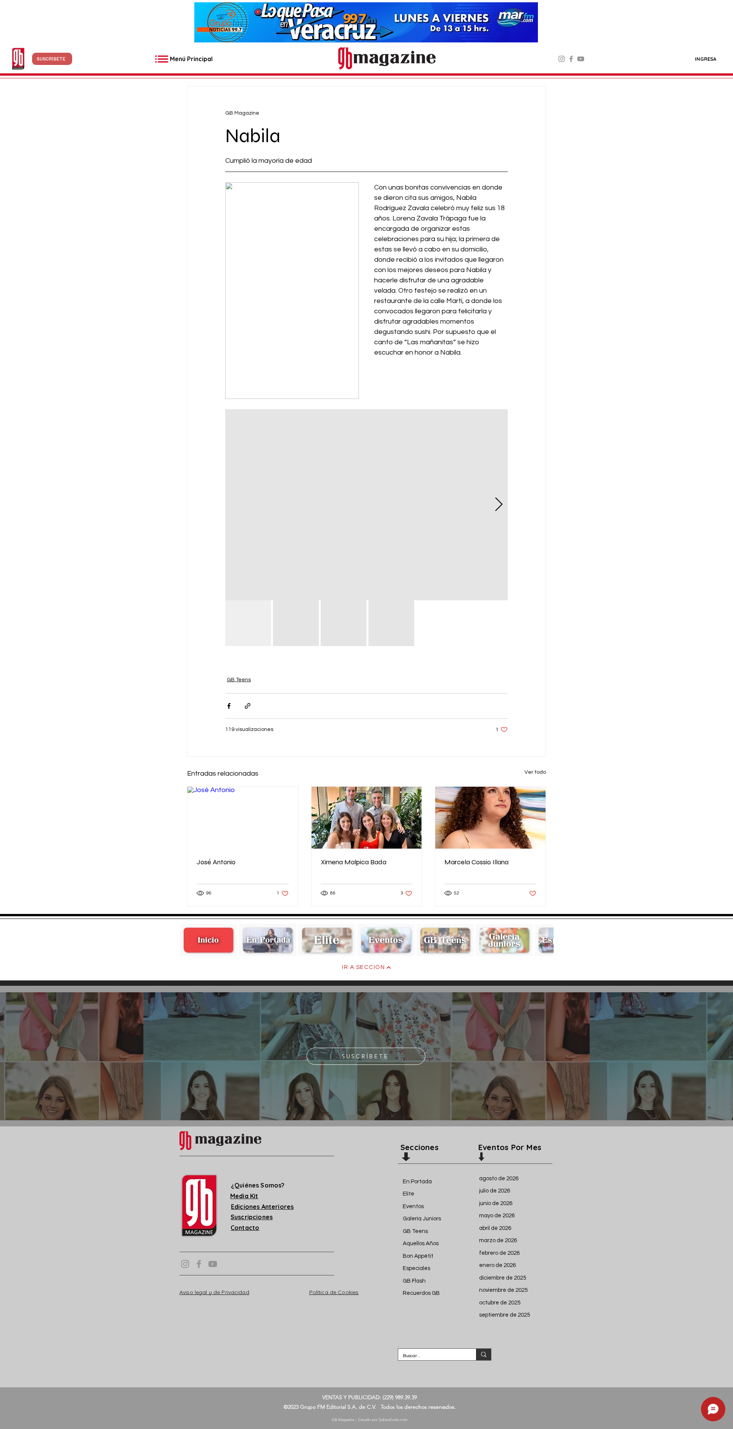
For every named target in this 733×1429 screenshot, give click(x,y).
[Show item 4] (391, 623)
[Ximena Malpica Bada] (367, 818)
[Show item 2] (296, 623)
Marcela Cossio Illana (476, 862)
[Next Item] (540, 939)
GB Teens (239, 679)
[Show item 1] (248, 623)
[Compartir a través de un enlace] (247, 706)
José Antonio (216, 862)
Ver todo (535, 772)
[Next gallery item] (498, 504)
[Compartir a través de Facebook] (228, 706)
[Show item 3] (343, 623)
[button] (52, 59)
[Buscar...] (483, 1354)
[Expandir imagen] (366, 504)
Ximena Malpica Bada (353, 862)
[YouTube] (580, 59)
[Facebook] (571, 59)
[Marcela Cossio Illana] (490, 818)
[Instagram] (561, 59)
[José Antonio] (242, 818)
